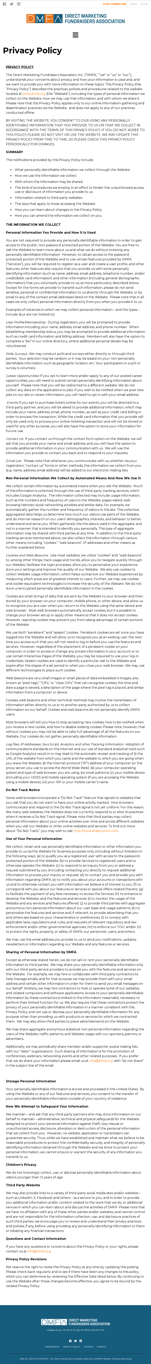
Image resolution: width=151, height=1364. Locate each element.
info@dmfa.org (101, 1061)
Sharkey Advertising (122, 1359)
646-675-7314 (98, 1330)
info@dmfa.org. (39, 1251)
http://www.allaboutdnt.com (96, 831)
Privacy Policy (71, 1346)
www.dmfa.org (34, 94)
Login (144, 4)
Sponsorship (52, 1346)
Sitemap (88, 1346)
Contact (101, 1346)
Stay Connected (115, 4)
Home (133, 4)
